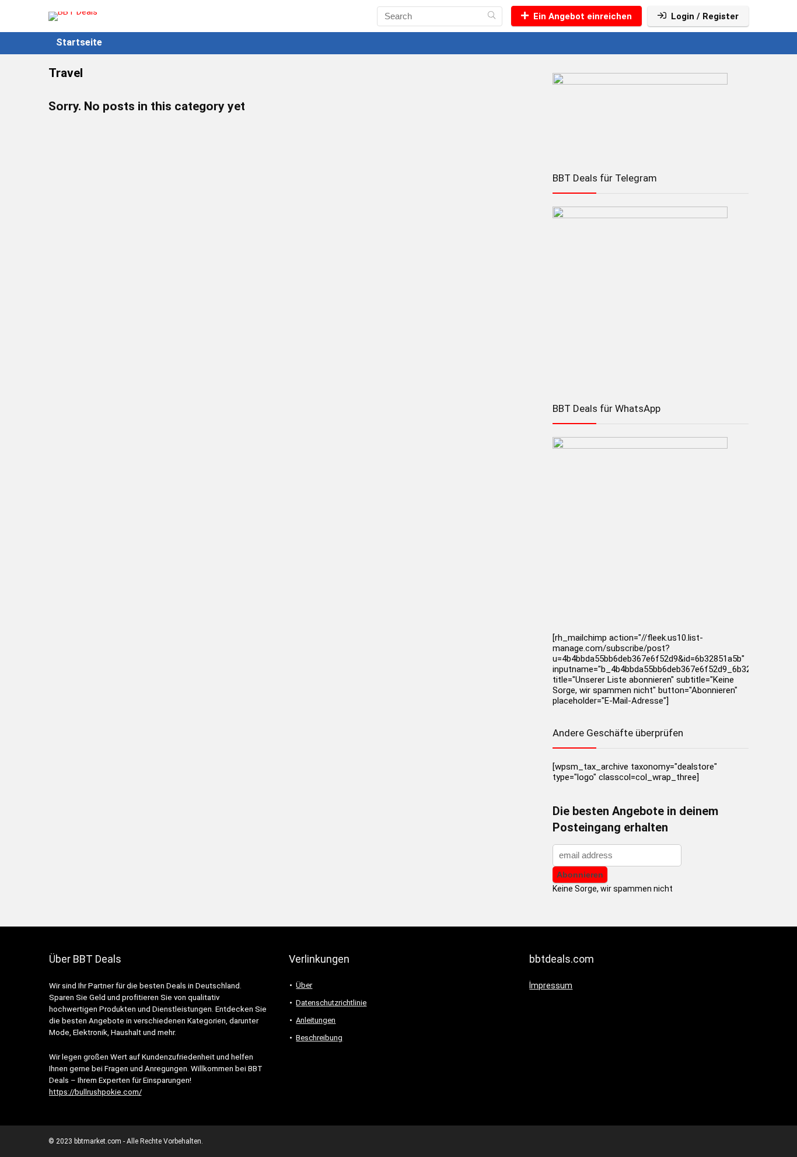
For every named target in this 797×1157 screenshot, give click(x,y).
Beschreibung (319, 1037)
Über (304, 985)
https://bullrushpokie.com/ (95, 1092)
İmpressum (550, 985)
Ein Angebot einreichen (582, 16)
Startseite (79, 42)
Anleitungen (315, 1020)
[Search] (491, 16)
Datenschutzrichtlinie (331, 1002)
